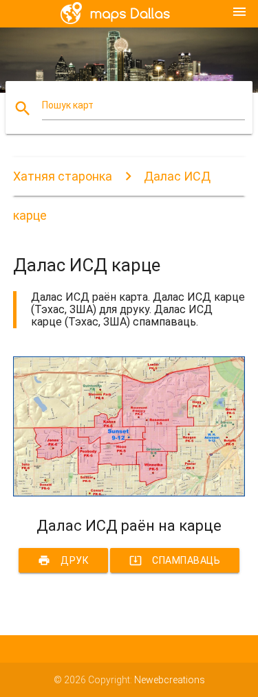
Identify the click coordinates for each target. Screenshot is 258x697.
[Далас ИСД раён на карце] (129, 493)
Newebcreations (169, 679)
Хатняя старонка (62, 176)
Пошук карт (68, 105)
